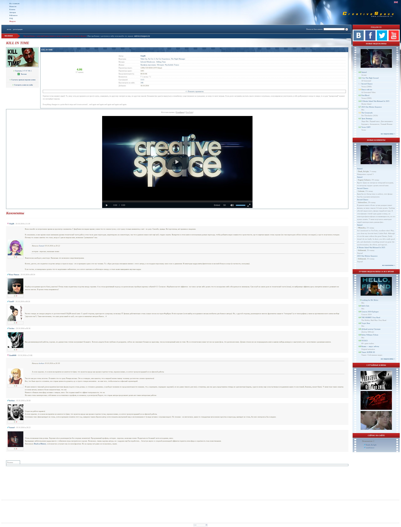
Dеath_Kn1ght (363, 171)
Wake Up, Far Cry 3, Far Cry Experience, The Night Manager (163, 59)
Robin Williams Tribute (369, 335)
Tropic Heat (365, 323)
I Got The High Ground (370, 78)
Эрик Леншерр (366, 118)
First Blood (365, 95)
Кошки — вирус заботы (370, 346)
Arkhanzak (362, 250)
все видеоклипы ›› (388, 134)
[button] (177, 162)
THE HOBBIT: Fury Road (370, 317)
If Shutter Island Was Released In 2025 (375, 101)
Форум (12, 21)
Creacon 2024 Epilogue (370, 312)
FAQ (11, 18)
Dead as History (40, 444)
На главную (14, 3)
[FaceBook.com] (370, 40)
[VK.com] (359, 40)
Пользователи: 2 (368, 441)
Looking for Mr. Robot (369, 300)
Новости (12, 6)
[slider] (177, 201)
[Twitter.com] (382, 40)
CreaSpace (180, 112)
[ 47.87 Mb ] (23, 71)
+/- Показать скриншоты (194, 91)
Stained (364, 72)
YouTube (189, 112)
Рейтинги (13, 15)
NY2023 (364, 341)
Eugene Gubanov (364, 180)
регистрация (17, 29)
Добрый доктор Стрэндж (370, 329)
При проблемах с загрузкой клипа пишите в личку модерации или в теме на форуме (54, 36)
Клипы (12, 9)
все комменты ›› (388, 265)
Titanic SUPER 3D (368, 352)
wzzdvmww (370, 448)
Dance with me (366, 89)
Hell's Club (365, 306)
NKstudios (362, 228)
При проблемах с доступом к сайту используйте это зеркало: (111, 36)
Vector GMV (366, 127)
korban (41, 363)
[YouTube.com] (394, 40)
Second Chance (366, 84)
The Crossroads (366, 113)
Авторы (12, 12)
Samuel (41, 246)
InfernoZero (362, 202)
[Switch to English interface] (396, 2)
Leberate (361, 191)
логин (9, 29)
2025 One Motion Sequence (371, 107)
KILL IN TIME (47, 50)
